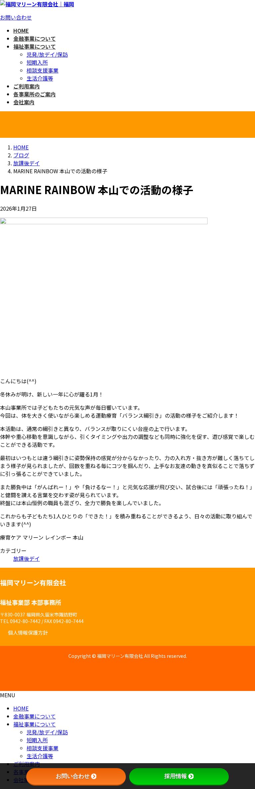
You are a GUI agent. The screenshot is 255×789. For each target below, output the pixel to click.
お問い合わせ (16, 17)
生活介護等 (40, 78)
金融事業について (34, 716)
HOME (21, 708)
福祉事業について (34, 724)
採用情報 (175, 776)
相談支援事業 (42, 70)
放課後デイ (26, 558)
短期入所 (37, 62)
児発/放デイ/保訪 (47, 54)
